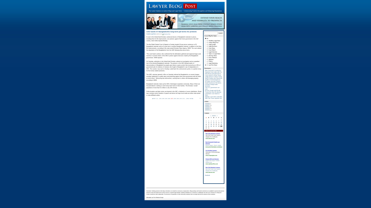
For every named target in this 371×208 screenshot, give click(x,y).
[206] (169, 98)
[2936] (187, 98)
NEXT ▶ (191, 98)
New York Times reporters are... (214, 98)
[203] (160, 98)
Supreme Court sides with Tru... (214, 72)
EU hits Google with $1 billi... (213, 90)
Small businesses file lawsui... (213, 83)
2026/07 (207, 105)
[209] (178, 98)
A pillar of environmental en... (213, 80)
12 (213, 122)
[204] (163, 98)
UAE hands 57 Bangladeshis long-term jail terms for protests (171, 32)
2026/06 (207, 107)
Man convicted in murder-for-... (213, 70)
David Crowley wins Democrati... (214, 78)
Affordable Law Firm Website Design (154, 197)
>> (217, 115)
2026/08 (207, 103)
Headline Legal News (151, 34)
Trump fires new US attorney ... (214, 92)
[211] (184, 98)
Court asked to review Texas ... (214, 75)
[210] (181, 98)
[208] (175, 98)
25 (211, 126)
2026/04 (207, 110)
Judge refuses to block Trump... (214, 76)
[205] (166, 98)
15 (221, 122)
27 (216, 126)
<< (210, 115)
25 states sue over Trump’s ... (213, 81)
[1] (157, 98)
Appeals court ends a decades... (214, 96)
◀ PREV (154, 98)
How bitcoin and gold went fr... (213, 73)
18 (211, 124)
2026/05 (207, 108)
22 (221, 124)
